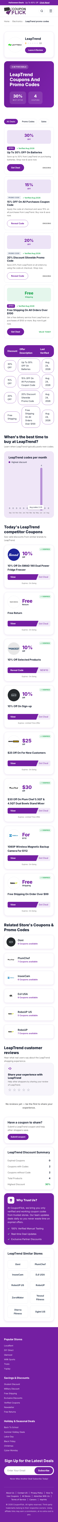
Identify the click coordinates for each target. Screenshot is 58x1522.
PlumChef (40, 1264)
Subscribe (43, 1470)
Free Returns (10, 1412)
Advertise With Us (42, 1496)
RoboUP (40, 1285)
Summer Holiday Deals (14, 1432)
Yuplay (7, 1368)
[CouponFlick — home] (15, 11)
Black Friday (9, 1441)
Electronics (17, 21)
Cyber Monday (11, 1450)
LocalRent (8, 1345)
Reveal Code (17, 223)
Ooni (17, 1264)
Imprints (43, 1499)
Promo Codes (28, 121)
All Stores (26, 1496)
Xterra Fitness (18, 1311)
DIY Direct (9, 1350)
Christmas (8, 1446)
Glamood (8, 1355)
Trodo (6, 1364)
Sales (43, 121)
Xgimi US (40, 1311)
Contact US (22, 1493)
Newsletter (9, 1407)
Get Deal (15, 167)
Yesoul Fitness (40, 1297)
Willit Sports (9, 1359)
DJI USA (40, 1274)
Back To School (11, 1427)
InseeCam (17, 1274)
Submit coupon (18, 1137)
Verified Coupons (12, 1402)
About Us (10, 1493)
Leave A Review (35, 50)
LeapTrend (33, 39)
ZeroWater (18, 1297)
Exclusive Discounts (13, 1398)
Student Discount (12, 1384)
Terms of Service (18, 1499)
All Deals (11, 121)
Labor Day (9, 1436)
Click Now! (45, 2)
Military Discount (11, 1388)
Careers (32, 1499)
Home (6, 21)
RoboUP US (17, 1285)
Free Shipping (10, 1393)
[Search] (42, 11)
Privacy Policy (37, 1493)
